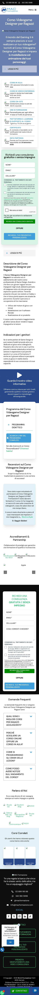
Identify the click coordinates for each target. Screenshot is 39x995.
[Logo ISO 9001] (8, 554)
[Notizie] (30, 806)
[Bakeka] (8, 813)
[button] (19, 69)
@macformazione (21, 900)
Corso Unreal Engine (30, 864)
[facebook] (8, 916)
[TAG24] (25, 823)
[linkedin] (25, 916)
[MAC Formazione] (19, 875)
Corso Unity (19, 864)
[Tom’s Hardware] (31, 814)
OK (10, 942)
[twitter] (14, 916)
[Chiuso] (18, 925)
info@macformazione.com (22, 905)
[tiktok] (30, 916)
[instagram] (19, 916)
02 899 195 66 (11, 3)
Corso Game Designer (8, 864)
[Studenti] (19, 805)
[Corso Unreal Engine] (30, 848)
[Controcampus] (15, 822)
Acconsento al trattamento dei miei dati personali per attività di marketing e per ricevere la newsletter (21, 194)
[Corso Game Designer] (8, 848)
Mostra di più (27, 517)
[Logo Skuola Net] (8, 805)
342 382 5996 (27, 3)
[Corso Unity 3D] (19, 848)
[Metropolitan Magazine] (20, 813)
